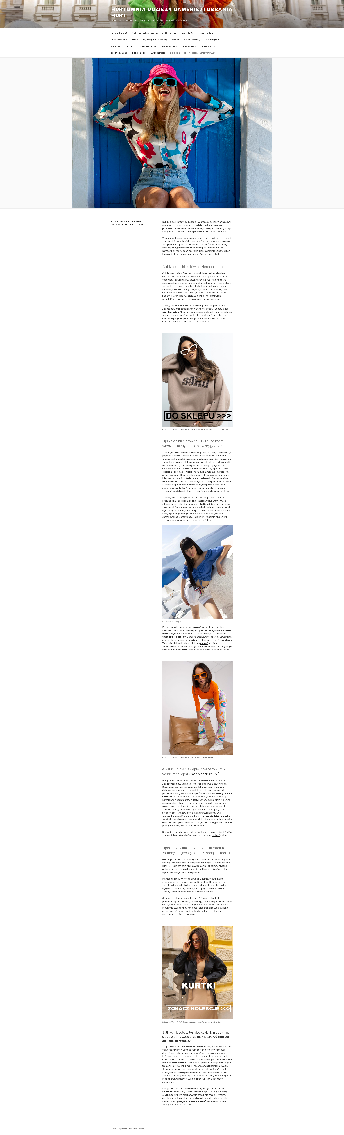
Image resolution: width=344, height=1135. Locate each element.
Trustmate (187, 321)
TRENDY (131, 46)
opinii (185, 649)
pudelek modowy (192, 40)
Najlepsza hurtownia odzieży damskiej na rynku (154, 33)
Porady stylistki (212, 40)
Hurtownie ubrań (119, 33)
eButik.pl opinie (170, 312)
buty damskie (138, 53)
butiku (215, 835)
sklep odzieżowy (204, 774)
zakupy (175, 40)
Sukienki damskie (148, 46)
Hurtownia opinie (119, 40)
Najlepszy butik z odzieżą (155, 40)
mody (220, 1079)
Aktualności (188, 33)
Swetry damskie (169, 46)
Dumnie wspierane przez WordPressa (127, 1129)
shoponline (116, 46)
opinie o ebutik (216, 832)
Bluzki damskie (208, 46)
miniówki (195, 1053)
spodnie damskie (119, 53)
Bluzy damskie (189, 46)
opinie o (195, 640)
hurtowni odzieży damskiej (216, 816)
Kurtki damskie (157, 53)
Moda (135, 40)
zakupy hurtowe (206, 33)
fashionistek (168, 1066)
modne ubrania (196, 1101)
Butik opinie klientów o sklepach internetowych (192, 53)
